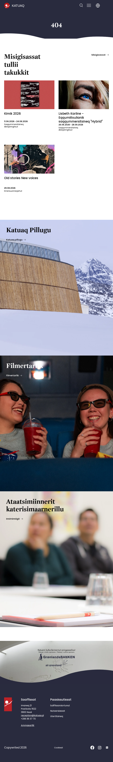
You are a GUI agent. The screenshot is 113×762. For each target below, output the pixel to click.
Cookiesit (58, 747)
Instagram (100, 748)
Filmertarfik (12, 375)
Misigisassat (99, 54)
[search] (81, 5)
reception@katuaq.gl (32, 715)
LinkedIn (107, 748)
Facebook (92, 748)
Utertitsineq (56, 716)
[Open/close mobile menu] (89, 5)
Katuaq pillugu (14, 239)
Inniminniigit (13, 518)
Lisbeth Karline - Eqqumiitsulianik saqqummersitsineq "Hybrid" (81, 117)
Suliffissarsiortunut (60, 705)
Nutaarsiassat (57, 710)
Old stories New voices (21, 178)
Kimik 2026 (12, 113)
